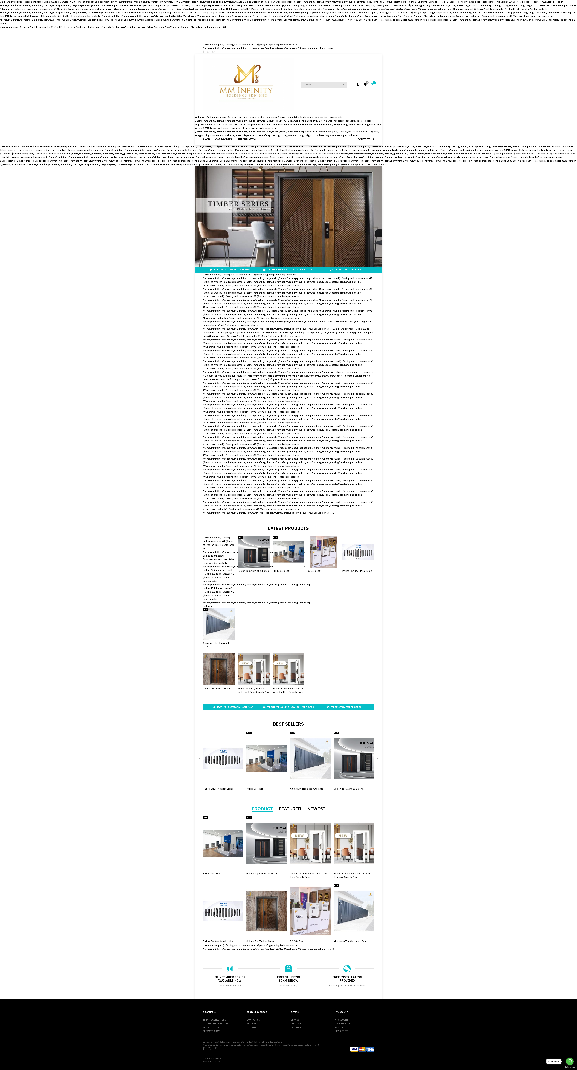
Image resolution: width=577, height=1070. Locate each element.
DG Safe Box (314, 570)
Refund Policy (211, 1027)
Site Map (251, 1027)
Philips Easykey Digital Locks (357, 570)
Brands (295, 1019)
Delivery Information (215, 1023)
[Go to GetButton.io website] (570, 1067)
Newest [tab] (316, 809)
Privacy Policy (211, 1031)
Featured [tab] (290, 809)
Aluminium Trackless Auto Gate (306, 788)
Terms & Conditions (214, 1019)
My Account (341, 1019)
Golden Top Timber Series (216, 688)
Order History (343, 1023)
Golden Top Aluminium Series (253, 570)
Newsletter (341, 1031)
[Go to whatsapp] (570, 1061)
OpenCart (218, 1058)
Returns (251, 1023)
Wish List (340, 1027)
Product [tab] (262, 809)
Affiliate (296, 1023)
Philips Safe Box (281, 570)
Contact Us (253, 1019)
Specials (296, 1027)
